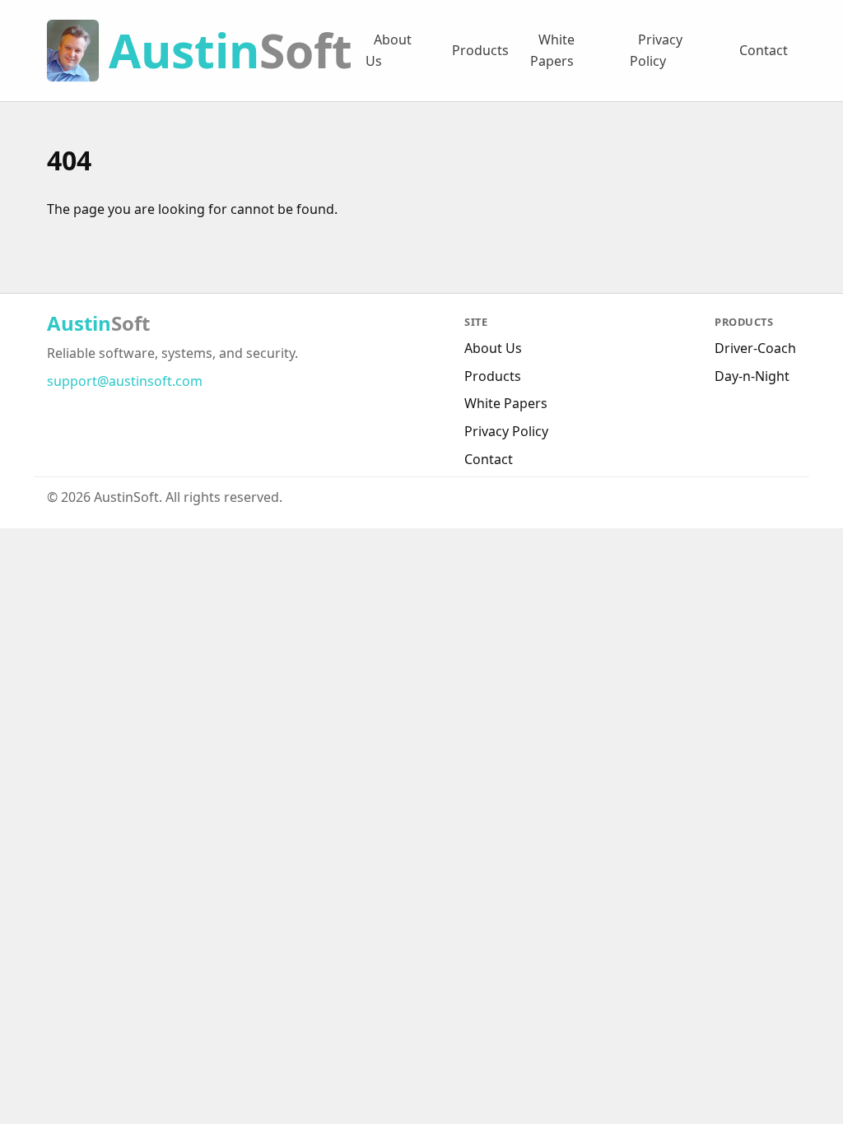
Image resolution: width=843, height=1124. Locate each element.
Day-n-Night (752, 376)
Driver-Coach (755, 348)
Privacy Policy (656, 50)
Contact (763, 50)
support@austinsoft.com (125, 381)
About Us (389, 50)
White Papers (552, 50)
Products (480, 50)
